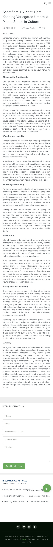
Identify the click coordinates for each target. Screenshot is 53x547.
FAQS (5, 483)
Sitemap (24, 539)
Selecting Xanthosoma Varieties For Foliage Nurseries (15, 501)
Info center (22, 483)
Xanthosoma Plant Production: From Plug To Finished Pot (40, 501)
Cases (12, 483)
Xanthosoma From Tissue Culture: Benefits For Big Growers (40, 496)
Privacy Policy (35, 539)
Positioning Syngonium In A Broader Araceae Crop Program (15, 496)
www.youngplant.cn (12, 539)
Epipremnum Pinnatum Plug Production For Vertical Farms (40, 490)
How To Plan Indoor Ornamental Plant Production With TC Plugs (17, 489)
